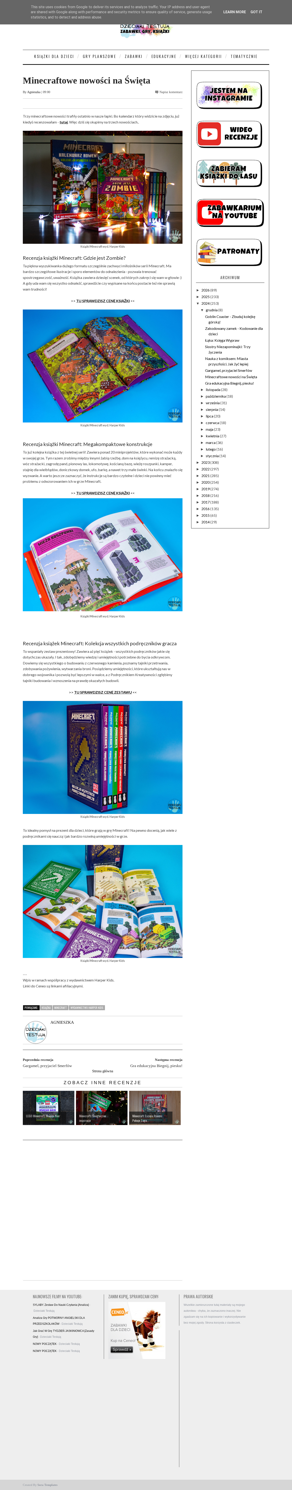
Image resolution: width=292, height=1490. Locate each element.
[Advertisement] (217, 1398)
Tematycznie (244, 56)
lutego (211, 449)
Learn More (234, 12)
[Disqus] (103, 1211)
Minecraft (60, 1008)
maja (210, 429)
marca (211, 442)
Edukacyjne (163, 56)
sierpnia (212, 409)
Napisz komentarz (170, 92)
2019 (205, 489)
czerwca (213, 422)
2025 (205, 296)
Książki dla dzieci (54, 56)
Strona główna (102, 1071)
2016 (205, 508)
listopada (213, 389)
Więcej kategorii (203, 56)
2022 (205, 469)
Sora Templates (47, 1485)
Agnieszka (33, 92)
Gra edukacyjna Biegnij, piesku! (229, 383)
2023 (205, 462)
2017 (205, 502)
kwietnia (213, 436)
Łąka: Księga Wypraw (222, 340)
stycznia (212, 456)
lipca (210, 416)
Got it (256, 12)
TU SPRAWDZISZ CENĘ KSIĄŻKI (103, 301)
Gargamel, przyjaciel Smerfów (228, 370)
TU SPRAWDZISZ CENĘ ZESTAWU (103, 692)
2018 (205, 495)
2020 (205, 482)
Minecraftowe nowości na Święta (231, 377)
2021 (205, 475)
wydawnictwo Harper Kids (86, 1008)
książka (46, 1008)
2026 (205, 290)
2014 (205, 522)
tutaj (64, 122)
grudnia (212, 310)
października (216, 396)
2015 (205, 515)
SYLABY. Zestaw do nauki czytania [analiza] (61, 1304)
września (213, 403)
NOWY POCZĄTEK (45, 1344)
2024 (205, 303)
